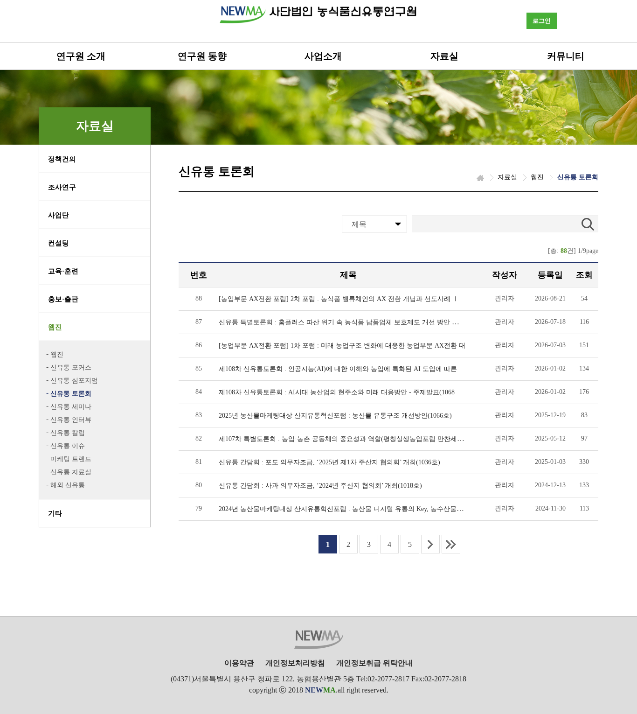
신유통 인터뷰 (70, 419)
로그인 (542, 20)
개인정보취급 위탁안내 (374, 663)
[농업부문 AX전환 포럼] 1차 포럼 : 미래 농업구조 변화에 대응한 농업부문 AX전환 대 (342, 345)
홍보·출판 (63, 299)
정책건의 (62, 159)
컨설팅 (58, 243)
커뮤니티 (565, 56)
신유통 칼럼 (67, 432)
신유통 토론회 (70, 393)
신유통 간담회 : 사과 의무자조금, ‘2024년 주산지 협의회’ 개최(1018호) (320, 485)
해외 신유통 (67, 485)
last (451, 544)
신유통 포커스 (70, 367)
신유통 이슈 (67, 445)
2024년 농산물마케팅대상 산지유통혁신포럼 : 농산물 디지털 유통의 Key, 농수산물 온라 (345, 508)
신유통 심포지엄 (74, 380)
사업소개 (323, 56)
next (430, 544)
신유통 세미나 (70, 406)
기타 (55, 513)
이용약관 (239, 663)
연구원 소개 (80, 56)
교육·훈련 (63, 271)
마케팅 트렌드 (70, 458)
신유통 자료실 (70, 472)
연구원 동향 (202, 56)
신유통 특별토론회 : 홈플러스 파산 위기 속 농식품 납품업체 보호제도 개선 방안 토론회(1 (348, 322)
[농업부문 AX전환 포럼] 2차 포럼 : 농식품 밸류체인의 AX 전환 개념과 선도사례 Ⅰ (339, 298)
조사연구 (62, 187)
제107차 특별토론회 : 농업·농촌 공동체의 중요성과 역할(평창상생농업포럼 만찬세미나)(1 (348, 438)
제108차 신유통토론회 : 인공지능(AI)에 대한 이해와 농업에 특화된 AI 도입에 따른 (338, 368)
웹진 (55, 327)
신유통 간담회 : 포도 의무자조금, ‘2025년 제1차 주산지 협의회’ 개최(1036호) (329, 462)
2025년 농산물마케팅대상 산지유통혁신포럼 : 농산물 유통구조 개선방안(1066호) (335, 415)
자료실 (444, 56)
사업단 (58, 215)
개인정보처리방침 (295, 663)
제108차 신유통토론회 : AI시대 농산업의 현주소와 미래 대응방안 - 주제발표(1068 (337, 392)
